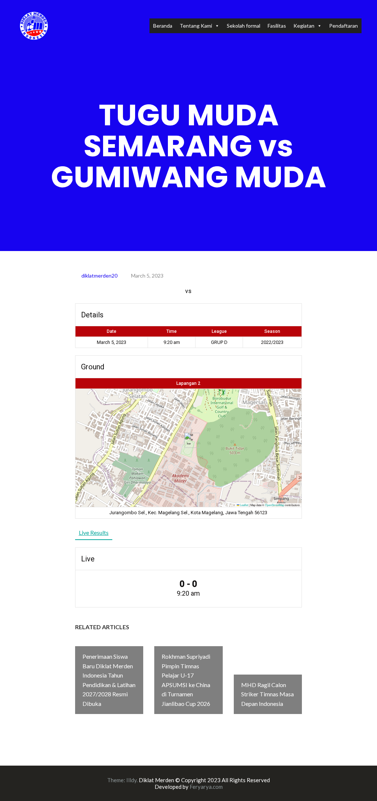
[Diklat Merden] (33, 24)
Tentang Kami (196, 25)
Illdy (131, 780)
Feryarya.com (206, 786)
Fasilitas (277, 25)
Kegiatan (303, 25)
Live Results (94, 532)
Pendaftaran (343, 25)
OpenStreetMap (274, 505)
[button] (189, 440)
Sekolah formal (243, 25)
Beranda (162, 25)
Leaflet (243, 505)
